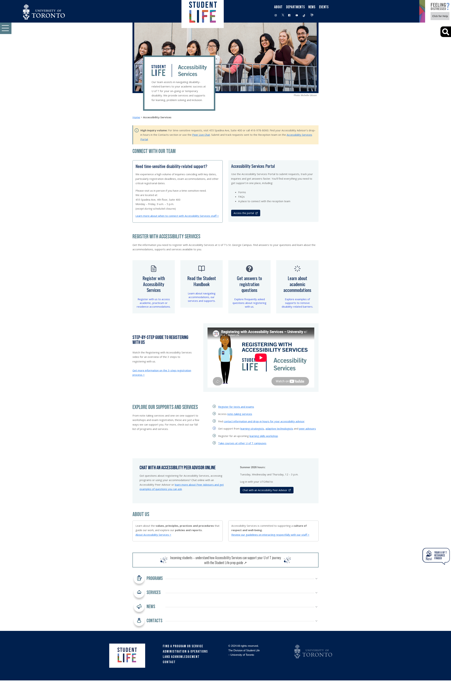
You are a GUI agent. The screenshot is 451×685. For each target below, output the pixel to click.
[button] (5, 28)
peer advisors (307, 428)
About (278, 7)
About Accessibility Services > (153, 534)
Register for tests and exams (236, 406)
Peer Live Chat (201, 134)
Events (324, 7)
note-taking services (239, 414)
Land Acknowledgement (181, 657)
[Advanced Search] (445, 31)
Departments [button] (295, 7)
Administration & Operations (185, 651)
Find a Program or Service (183, 646)
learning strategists (252, 428)
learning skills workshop (263, 436)
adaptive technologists (279, 428)
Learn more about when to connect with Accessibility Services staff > (177, 216)
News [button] (312, 7)
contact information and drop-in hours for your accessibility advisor (264, 421)
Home (136, 117)
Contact (169, 662)
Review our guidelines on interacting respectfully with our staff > (270, 534)
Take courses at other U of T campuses (242, 443)
